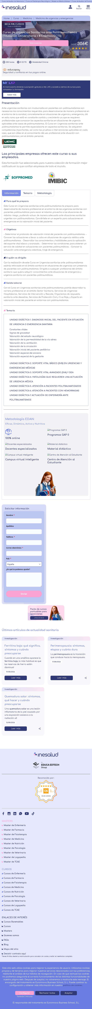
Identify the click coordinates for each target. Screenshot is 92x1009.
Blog (6, 945)
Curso (16, 18)
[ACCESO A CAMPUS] (70, 7)
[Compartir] (39, 678)
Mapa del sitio (11, 949)
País (8, 558)
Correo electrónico (14, 548)
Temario (27, 193)
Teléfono (10, 537)
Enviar (24, 593)
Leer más (15, 678)
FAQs (6, 940)
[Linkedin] (14, 813)
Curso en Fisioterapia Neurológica (38, 1)
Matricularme (36, 43)
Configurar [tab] (24, 993)
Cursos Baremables (13, 922)
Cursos (7, 926)
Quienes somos (11, 935)
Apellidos (10, 526)
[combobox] (24, 564)
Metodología (44, 193)
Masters (8, 931)
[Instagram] (9, 813)
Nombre (10, 515)
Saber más (11, 95)
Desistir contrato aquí (15, 954)
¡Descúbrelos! (39, 618)
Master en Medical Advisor (61, 1)
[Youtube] (27, 813)
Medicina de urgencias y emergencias (54, 18)
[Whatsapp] (20, 813)
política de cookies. (73, 985)
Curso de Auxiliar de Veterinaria (13, 1)
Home (7, 18)
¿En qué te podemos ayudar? (18, 569)
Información (11, 193)
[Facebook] (3, 813)
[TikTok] (33, 813)
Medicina (27, 18)
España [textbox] (10, 564)
